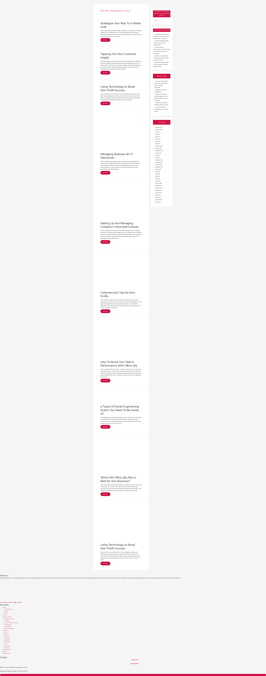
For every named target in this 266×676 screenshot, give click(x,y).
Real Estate (7, 642)
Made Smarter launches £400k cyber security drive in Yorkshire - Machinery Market (161, 64)
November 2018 (158, 162)
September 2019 (159, 150)
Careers (6, 613)
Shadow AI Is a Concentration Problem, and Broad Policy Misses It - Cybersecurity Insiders (162, 58)
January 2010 (158, 202)
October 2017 (158, 192)
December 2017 (158, 188)
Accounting (7, 645)
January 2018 (158, 185)
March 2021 (158, 141)
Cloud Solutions (8, 624)
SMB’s (6, 632)
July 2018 (157, 171)
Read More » (105, 40)
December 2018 (158, 160)
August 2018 (158, 169)
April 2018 (157, 178)
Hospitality (7, 636)
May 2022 (157, 136)
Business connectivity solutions (12, 622)
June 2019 (157, 157)
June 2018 (157, 174)
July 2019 (157, 155)
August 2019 (158, 153)
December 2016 (158, 199)
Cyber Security (8, 626)
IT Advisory (7, 620)
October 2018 (158, 164)
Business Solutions (7, 617)
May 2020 (157, 143)
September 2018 (159, 167)
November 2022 (158, 129)
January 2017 (158, 197)
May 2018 (157, 176)
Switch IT (5, 615)
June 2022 (157, 134)
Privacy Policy (31, 671)
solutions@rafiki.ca (134, 663)
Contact (5, 651)
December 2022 (158, 127)
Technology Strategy (9, 628)
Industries (5, 630)
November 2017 (158, 190)
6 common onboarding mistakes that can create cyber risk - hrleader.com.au (161, 43)
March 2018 (158, 181)
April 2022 (157, 139)
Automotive (7, 638)
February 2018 (158, 183)
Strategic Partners (9, 609)
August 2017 (158, 195)
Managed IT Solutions (10, 619)
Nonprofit (7, 647)
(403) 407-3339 (6, 653)
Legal (6, 644)
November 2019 (158, 146)
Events (6, 611)
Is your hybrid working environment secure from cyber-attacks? (161, 109)
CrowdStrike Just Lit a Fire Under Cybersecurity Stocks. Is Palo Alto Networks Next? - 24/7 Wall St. (161, 36)
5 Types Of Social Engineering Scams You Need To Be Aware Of (119, 410)
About (4, 607)
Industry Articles (7, 649)
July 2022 (157, 132)
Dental (6, 634)
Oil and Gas (7, 640)
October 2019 (158, 148)
